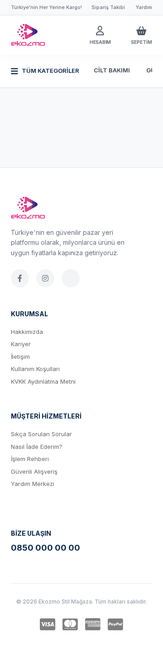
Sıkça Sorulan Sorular (41, 434)
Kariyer (21, 343)
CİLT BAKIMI (112, 70)
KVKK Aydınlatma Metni (43, 381)
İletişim (20, 356)
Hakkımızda (27, 331)
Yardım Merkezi (32, 483)
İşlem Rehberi (30, 458)
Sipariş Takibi (108, 7)
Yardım (144, 7)
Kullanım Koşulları (35, 368)
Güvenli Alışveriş (34, 471)
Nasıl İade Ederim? (36, 446)
